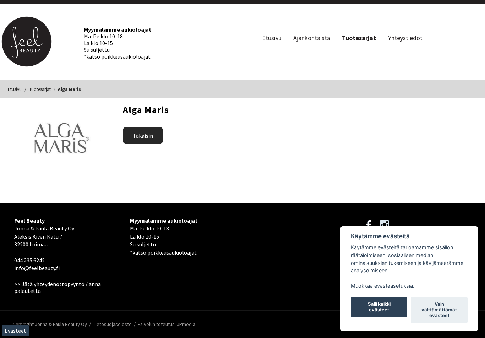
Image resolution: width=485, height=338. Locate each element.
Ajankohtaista (311, 38)
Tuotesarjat (359, 38)
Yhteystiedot (405, 38)
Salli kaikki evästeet (379, 306)
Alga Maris (69, 89)
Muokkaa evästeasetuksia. (382, 286)
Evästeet (15, 330)
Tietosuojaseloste (112, 324)
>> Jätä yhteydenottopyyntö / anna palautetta (57, 287)
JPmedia (186, 324)
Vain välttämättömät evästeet (439, 309)
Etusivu (272, 38)
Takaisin (143, 135)
